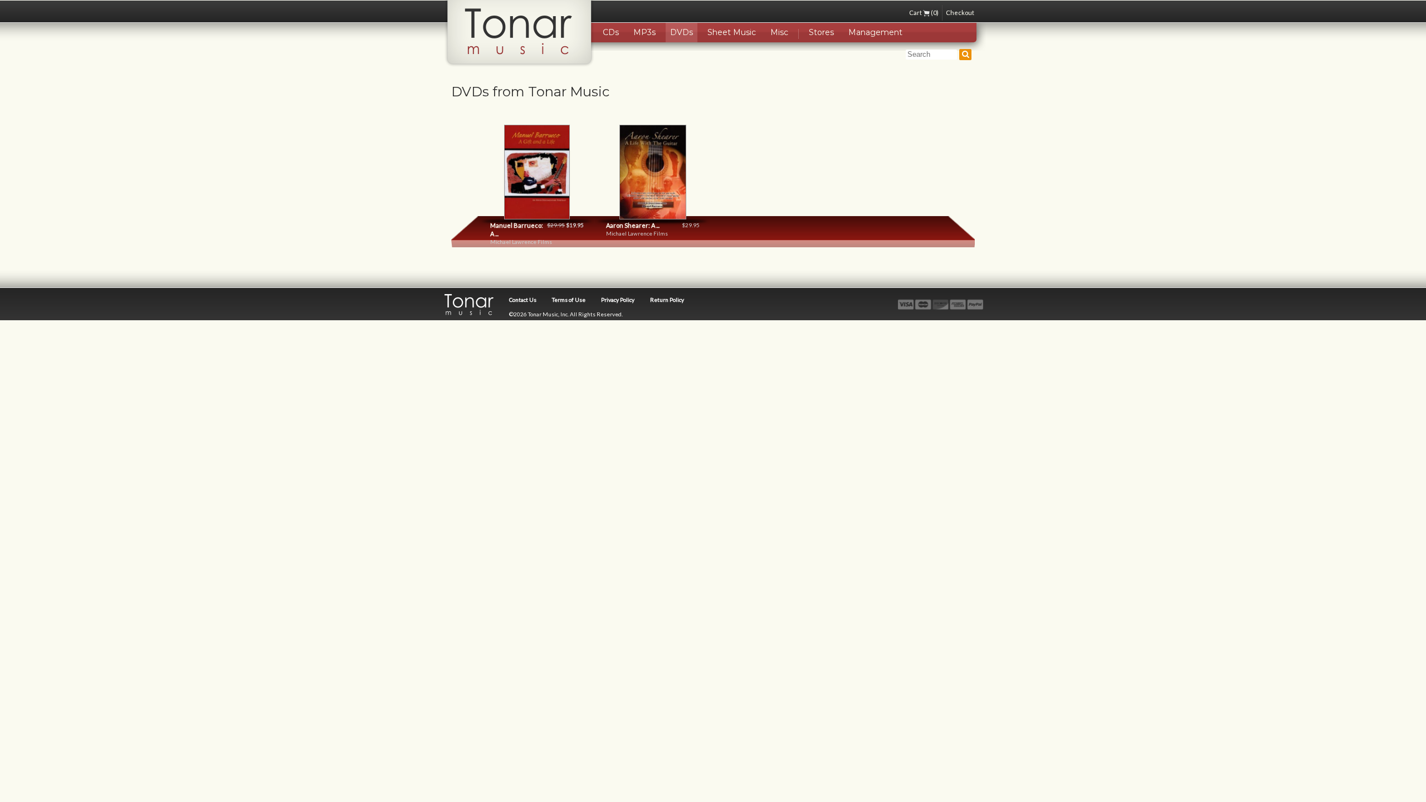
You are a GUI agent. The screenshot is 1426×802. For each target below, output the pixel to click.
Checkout (960, 12)
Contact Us (522, 299)
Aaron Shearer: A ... (633, 225)
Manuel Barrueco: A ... (516, 229)
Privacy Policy (617, 299)
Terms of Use (568, 299)
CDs (611, 32)
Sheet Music (731, 32)
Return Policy (667, 299)
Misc (779, 32)
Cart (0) (924, 12)
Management (875, 32)
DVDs (681, 32)
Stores (821, 32)
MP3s (644, 32)
